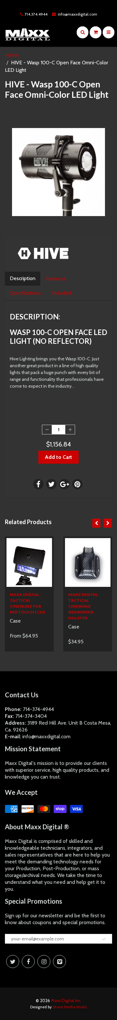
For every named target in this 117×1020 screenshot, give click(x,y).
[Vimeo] (59, 961)
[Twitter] (12, 961)
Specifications (25, 293)
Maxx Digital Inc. (66, 1000)
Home (12, 55)
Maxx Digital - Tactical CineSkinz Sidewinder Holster (84, 606)
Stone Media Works (70, 1006)
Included (61, 293)
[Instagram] (43, 961)
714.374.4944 (36, 14)
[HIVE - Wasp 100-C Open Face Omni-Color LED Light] (58, 172)
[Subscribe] (104, 939)
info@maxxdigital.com (77, 14)
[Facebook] (28, 961)
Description (22, 278)
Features (56, 279)
